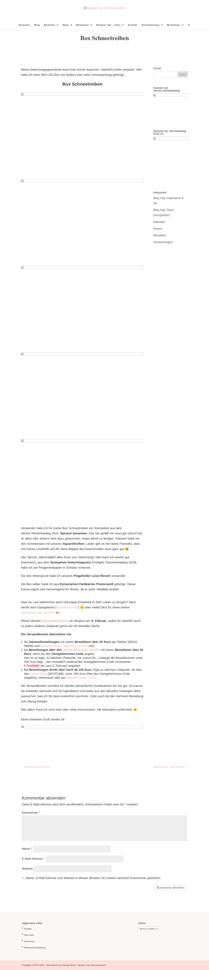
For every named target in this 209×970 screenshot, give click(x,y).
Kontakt (132, 25)
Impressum (29, 941)
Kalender (159, 222)
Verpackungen (163, 242)
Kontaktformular (67, 607)
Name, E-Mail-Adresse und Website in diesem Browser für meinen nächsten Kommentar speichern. (93, 878)
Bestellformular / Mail (81, 677)
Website (27, 868)
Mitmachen (82, 25)
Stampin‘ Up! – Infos (108, 25)
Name (27, 848)
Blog (37, 25)
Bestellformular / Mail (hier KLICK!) (64, 646)
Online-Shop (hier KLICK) (81, 650)
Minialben (159, 235)
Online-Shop (39, 673)
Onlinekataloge (151, 25)
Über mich (29, 935)
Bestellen (49, 25)
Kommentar (31, 812)
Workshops (173, 25)
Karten (157, 228)
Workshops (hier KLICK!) (38, 612)
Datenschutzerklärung (34, 947)
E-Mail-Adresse (33, 858)
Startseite (24, 25)
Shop (66, 25)
